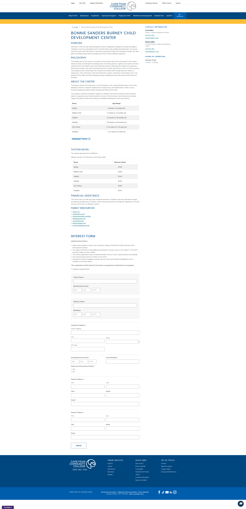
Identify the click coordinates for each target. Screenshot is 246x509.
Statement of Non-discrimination (127, 492)
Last (107, 383)
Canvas (110, 466)
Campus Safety (166, 469)
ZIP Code (74, 345)
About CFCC (73, 16)
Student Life (159, 16)
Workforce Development (142, 16)
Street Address (76, 329)
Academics (95, 16)
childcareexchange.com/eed (82, 216)
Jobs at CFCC (139, 463)
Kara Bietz (149, 30)
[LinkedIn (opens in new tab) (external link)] (171, 492)
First (72, 383)
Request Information (96, 3)
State (108, 338)
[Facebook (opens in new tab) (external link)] (159, 492)
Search (180, 16)
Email (73, 400)
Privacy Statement (143, 492)
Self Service (111, 469)
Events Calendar (140, 466)
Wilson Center (166, 3)
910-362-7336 (149, 35)
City (72, 337)
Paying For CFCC (125, 16)
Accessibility (139, 469)
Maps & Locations (166, 466)
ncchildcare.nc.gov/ (79, 214)
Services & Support (109, 16)
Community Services (151, 3)
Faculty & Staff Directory (168, 472)
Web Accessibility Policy (136, 494)
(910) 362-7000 (80, 469)
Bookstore (111, 472)
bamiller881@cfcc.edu (152, 51)
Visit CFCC (82, 3)
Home (76, 27)
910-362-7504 (149, 49)
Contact (163, 463)
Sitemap (110, 475)
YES (74, 369)
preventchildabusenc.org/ (81, 225)
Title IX (137, 475)
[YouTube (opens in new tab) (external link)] (167, 492)
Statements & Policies (142, 472)
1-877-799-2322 (123, 494)
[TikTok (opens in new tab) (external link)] (163, 492)
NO (74, 372)
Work (108, 391)
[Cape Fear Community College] (123, 6)
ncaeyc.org (76, 212)
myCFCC (169, 16)
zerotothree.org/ (78, 221)
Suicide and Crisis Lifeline (109, 492)
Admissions (84, 16)
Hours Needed (112, 358)
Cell (73, 391)
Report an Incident (141, 480)
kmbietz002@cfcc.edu (152, 38)
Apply (73, 3)
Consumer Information (142, 477)
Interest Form (79, 138)
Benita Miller (150, 42)
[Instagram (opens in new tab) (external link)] (174, 492)
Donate (178, 3)
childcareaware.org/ (79, 219)
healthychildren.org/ (79, 223)
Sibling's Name (79, 302)
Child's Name (78, 277)
